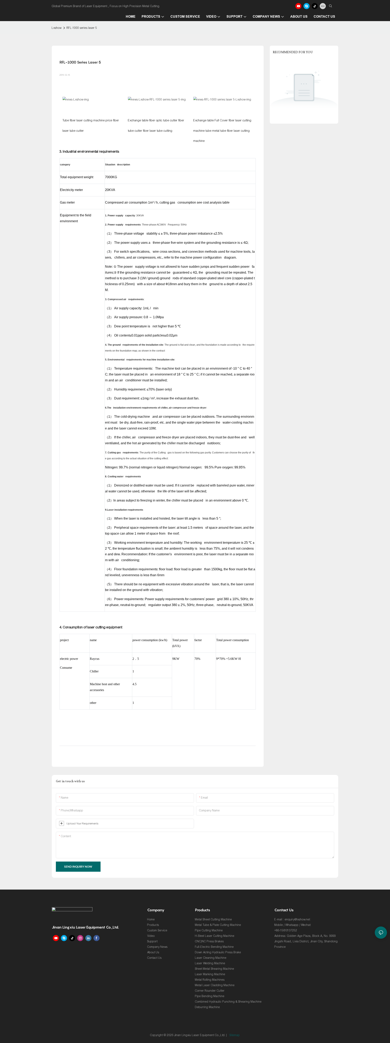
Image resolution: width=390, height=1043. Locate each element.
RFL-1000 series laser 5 (82, 28)
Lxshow (57, 28)
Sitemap (235, 1035)
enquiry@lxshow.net (297, 919)
